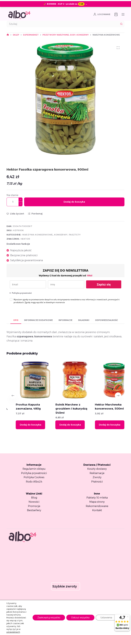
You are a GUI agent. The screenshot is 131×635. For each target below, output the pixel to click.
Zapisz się (104, 284)
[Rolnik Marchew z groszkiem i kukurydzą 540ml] (65, 380)
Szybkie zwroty (64, 586)
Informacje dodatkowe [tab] (38, 320)
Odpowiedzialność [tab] (106, 320)
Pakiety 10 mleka (97, 497)
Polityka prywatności (22, 293)
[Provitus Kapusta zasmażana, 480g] (26, 380)
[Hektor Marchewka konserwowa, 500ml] (105, 380)
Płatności (97, 481)
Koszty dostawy (97, 468)
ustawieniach (13, 632)
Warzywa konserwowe (37, 234)
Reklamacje (97, 473)
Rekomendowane (97, 506)
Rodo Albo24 (34, 481)
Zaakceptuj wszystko (48, 617)
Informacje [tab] (65, 320)
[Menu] (123, 14)
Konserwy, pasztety (67, 234)
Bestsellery (34, 510)
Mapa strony (97, 501)
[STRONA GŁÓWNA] (8, 35)
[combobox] (62, 24)
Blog (34, 497)
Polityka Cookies (34, 477)
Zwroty (97, 477)
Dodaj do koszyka (74, 201)
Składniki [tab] (83, 320)
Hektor (25, 238)
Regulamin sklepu (34, 468)
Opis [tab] (15, 320)
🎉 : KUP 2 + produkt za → (65, 4)
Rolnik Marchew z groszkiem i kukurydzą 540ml (62, 408)
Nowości (34, 501)
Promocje (34, 506)
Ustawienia (106, 617)
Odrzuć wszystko (80, 617)
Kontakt (97, 510)
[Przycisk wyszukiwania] (121, 24)
